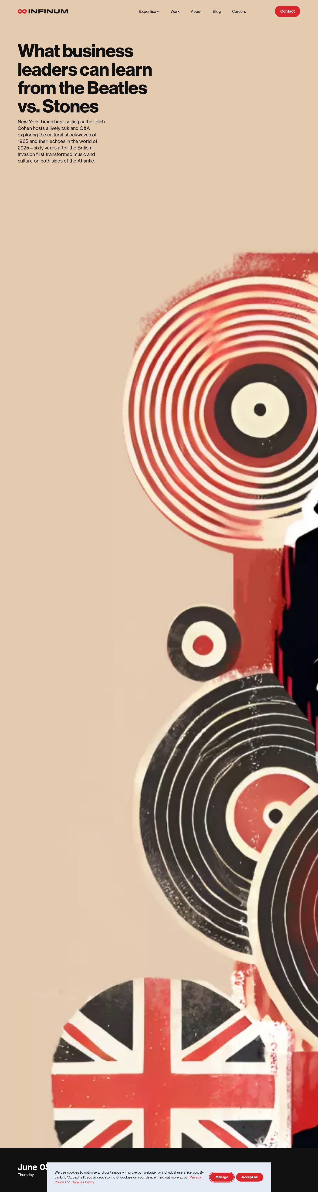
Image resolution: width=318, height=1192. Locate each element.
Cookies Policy (82, 1182)
